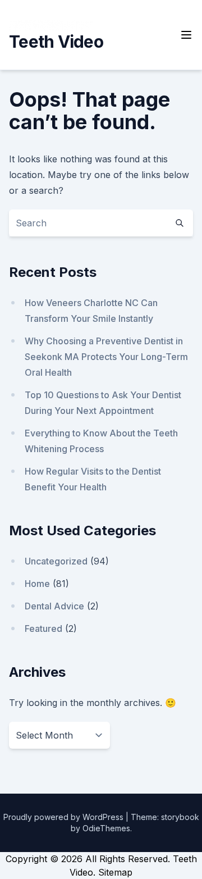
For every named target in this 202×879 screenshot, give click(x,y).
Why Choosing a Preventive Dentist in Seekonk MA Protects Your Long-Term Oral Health (106, 356)
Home (37, 583)
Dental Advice (54, 606)
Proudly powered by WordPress (64, 817)
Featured (43, 628)
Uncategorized (56, 561)
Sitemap (115, 872)
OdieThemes (106, 828)
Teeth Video (56, 41)
